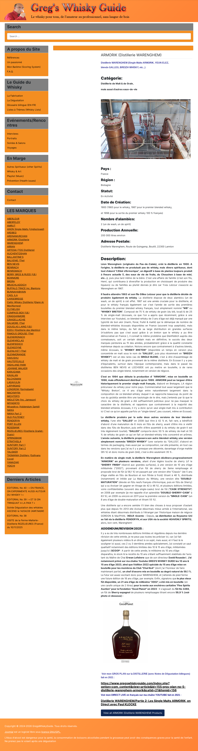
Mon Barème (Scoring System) (24, 66)
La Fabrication (15, 95)
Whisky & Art (14, 171)
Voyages (12, 147)
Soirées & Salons (16, 143)
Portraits (12, 138)
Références (13, 57)
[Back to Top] (193, 746)
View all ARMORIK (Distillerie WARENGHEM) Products (132, 712)
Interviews (12, 133)
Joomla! (9, 731)
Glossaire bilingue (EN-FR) (21, 105)
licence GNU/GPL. (51, 731)
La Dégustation (15, 100)
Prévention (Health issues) (21, 180)
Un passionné (14, 62)
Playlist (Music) (15, 176)
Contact (11, 200)
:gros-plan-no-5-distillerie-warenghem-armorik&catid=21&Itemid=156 (143, 688)
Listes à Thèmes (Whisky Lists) (24, 109)
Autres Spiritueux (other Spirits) (24, 166)
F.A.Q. (10, 71)
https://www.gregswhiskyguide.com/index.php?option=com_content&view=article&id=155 (135, 685)
